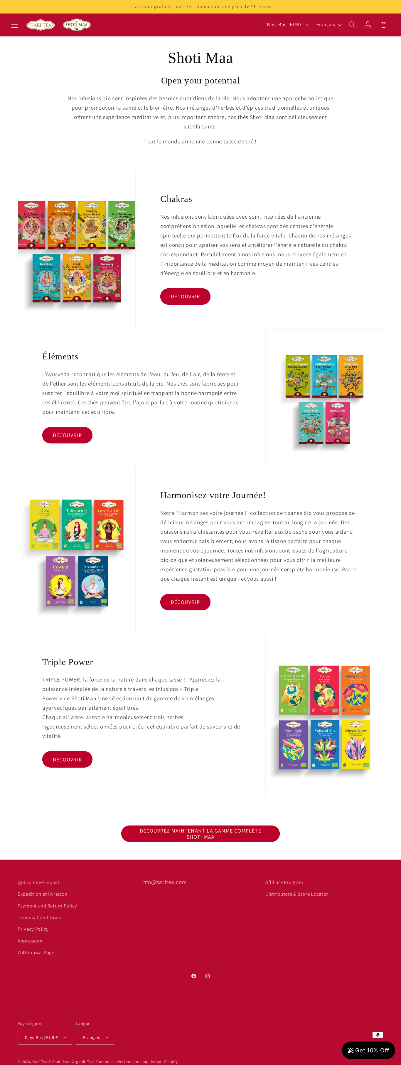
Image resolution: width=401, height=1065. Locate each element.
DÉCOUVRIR (185, 296)
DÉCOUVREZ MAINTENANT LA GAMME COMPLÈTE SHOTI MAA (200, 833)
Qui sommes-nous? (39, 882)
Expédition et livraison (43, 894)
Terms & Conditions (39, 917)
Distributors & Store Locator (296, 894)
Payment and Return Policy (47, 905)
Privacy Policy (33, 929)
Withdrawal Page (36, 952)
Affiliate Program (284, 882)
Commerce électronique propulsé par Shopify (137, 1061)
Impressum (30, 940)
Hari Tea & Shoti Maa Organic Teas (63, 1061)
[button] (15, 25)
